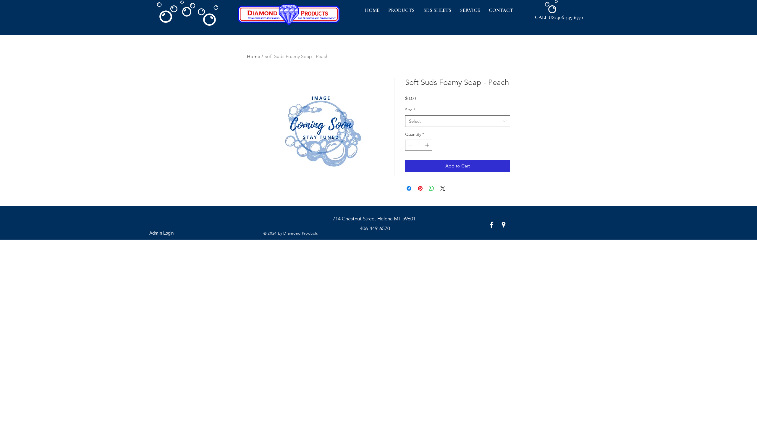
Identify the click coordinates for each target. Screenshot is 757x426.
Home (253, 56)
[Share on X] (442, 188)
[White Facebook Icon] (491, 225)
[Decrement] (409, 145)
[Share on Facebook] (409, 188)
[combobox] (457, 121)
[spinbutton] (418, 145)
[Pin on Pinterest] (420, 188)
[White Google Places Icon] (503, 225)
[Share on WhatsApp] (431, 188)
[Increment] (427, 145)
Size (410, 109)
